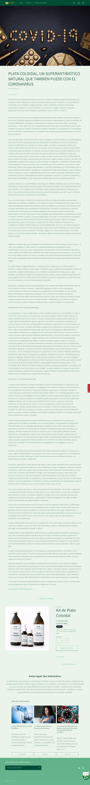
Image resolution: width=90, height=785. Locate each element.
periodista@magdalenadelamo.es (20, 589)
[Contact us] (86, 776)
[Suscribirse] (39, 767)
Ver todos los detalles (68, 664)
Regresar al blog (46, 598)
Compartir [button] (13, 94)
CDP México (12, 781)
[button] (29, 3)
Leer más (22, 754)
